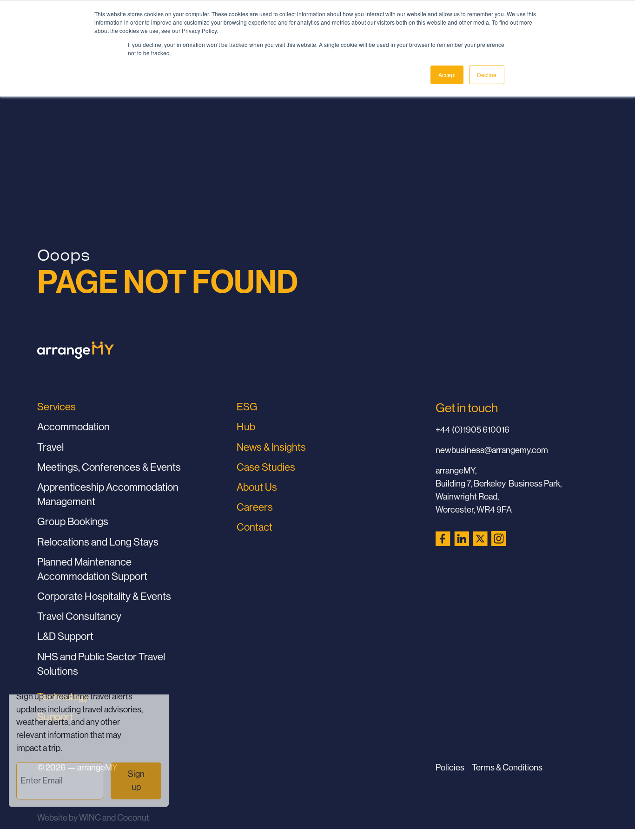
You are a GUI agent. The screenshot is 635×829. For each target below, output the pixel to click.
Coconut (133, 817)
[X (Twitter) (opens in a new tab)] (480, 538)
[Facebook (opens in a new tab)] (443, 538)
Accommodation (73, 426)
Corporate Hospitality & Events (104, 596)
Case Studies (266, 467)
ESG (247, 406)
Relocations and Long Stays (98, 541)
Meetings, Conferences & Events (109, 467)
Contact (254, 526)
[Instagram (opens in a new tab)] (498, 538)
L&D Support (65, 636)
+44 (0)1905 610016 (472, 429)
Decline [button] (486, 75)
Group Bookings (72, 521)
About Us (257, 486)
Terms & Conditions (507, 767)
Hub (246, 426)
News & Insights (271, 447)
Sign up (138, 788)
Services (56, 406)
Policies (450, 767)
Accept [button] (447, 75)
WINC (90, 817)
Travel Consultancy (79, 616)
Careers (255, 506)
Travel (50, 447)
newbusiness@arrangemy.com (492, 449)
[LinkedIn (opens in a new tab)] (461, 538)
